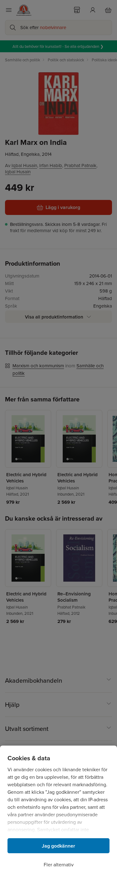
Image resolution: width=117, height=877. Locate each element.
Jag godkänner (58, 845)
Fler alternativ (59, 864)
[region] (58, 811)
